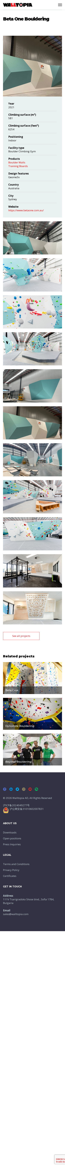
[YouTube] (30, 789)
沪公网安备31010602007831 (27, 809)
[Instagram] (23, 789)
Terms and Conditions (16, 864)
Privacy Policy (11, 870)
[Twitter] (17, 789)
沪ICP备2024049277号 (16, 805)
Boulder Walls (16, 162)
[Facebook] (4, 789)
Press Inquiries (12, 844)
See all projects (21, 636)
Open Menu (60, 5)
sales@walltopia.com (15, 914)
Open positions (12, 838)
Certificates (9, 876)
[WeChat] (36, 789)
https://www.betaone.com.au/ (26, 210)
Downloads (9, 832)
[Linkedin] (11, 789)
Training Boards (18, 166)
